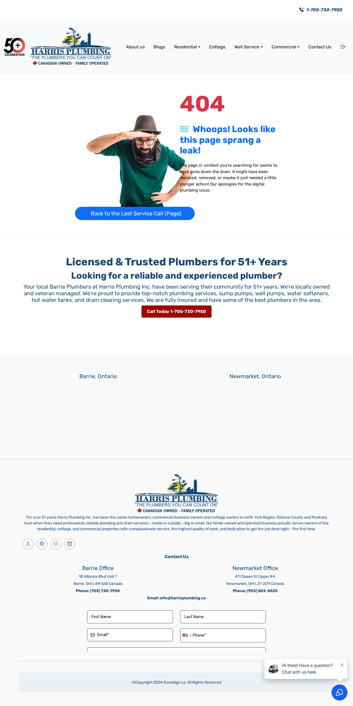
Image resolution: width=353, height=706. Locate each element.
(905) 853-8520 (262, 591)
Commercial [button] (284, 46)
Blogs (159, 46)
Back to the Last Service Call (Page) (136, 213)
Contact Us (319, 46)
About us (135, 46)
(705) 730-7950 (105, 591)
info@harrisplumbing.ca (183, 598)
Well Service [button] (246, 46)
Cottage (217, 46)
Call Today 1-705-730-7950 (176, 311)
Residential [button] (185, 46)
